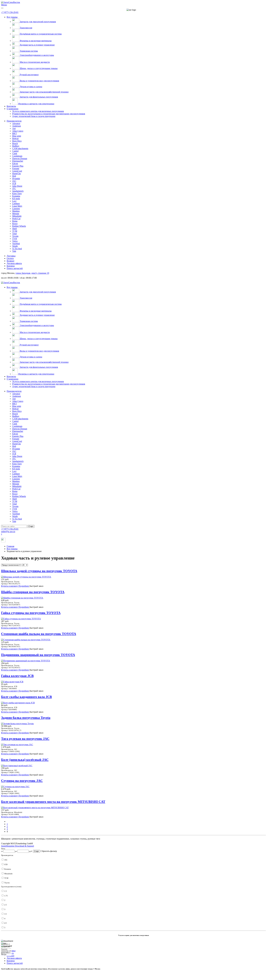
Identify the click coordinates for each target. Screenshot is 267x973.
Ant (14, 128)
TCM (14, 231)
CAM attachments (20, 148)
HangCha (16, 173)
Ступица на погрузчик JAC (22, 780)
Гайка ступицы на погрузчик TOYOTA (30, 613)
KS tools (16, 198)
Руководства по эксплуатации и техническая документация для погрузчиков (48, 114)
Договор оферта (14, 263)
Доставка (11, 256)
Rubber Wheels (19, 226)
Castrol (15, 151)
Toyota (15, 236)
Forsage (15, 168)
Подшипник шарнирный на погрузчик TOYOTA (38, 655)
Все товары (12, 17)
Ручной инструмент (29, 74)
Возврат (10, 261)
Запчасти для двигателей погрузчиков (38, 21)
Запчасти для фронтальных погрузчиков (39, 97)
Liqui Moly (17, 206)
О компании (12, 109)
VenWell (16, 243)
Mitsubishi (16, 216)
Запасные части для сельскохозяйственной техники (44, 92)
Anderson (16, 126)
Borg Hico (17, 141)
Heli (14, 176)
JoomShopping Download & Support (17, 846)
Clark (14, 153)
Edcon (15, 163)
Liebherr (16, 203)
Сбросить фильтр (49, 851)
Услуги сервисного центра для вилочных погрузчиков (38, 111)
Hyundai (16, 178)
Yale (14, 251)
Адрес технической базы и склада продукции (33, 116)
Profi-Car (16, 218)
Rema (14, 221)
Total (14, 233)
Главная (10, 546)
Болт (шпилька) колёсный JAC (25, 759)
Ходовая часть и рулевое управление (37, 45)
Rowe (15, 223)
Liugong (16, 208)
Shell (14, 228)
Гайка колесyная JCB (17, 676)
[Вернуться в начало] (10, 2)
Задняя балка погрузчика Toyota (25, 717)
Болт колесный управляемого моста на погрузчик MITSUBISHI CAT (53, 801)
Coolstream (17, 156)
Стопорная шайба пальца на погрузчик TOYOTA (38, 634)
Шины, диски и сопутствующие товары (39, 68)
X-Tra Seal (17, 248)
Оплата (10, 258)
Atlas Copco (17, 131)
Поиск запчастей (15, 268)
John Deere (17, 186)
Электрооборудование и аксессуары (37, 55)
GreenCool (17, 171)
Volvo (15, 241)
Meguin (15, 213)
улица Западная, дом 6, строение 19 (32, 273)
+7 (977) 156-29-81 (9, 12)
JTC (14, 188)
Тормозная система (29, 51)
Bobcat (15, 138)
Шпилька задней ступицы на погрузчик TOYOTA (39, 571)
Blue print (16, 136)
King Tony (17, 193)
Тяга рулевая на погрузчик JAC (25, 738)
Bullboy (15, 146)
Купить (5, 586)
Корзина (11, 266)
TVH (14, 238)
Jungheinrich (18, 191)
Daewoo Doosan (19, 158)
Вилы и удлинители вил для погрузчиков (39, 81)
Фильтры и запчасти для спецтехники (36, 104)
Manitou (16, 211)
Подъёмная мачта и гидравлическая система (41, 34)
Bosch (15, 143)
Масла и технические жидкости (35, 62)
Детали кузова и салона (31, 86)
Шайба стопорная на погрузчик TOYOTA (32, 592)
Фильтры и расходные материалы (36, 40)
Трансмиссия (26, 28)
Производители (14, 121)
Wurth (15, 246)
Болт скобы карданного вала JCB (26, 697)
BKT (14, 133)
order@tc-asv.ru (8, 531)
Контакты (11, 106)
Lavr (14, 201)
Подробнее (23, 586)
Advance (16, 123)
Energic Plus (17, 166)
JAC (14, 181)
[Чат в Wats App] (3, 541)
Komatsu (16, 196)
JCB (14, 183)
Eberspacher (17, 161)
